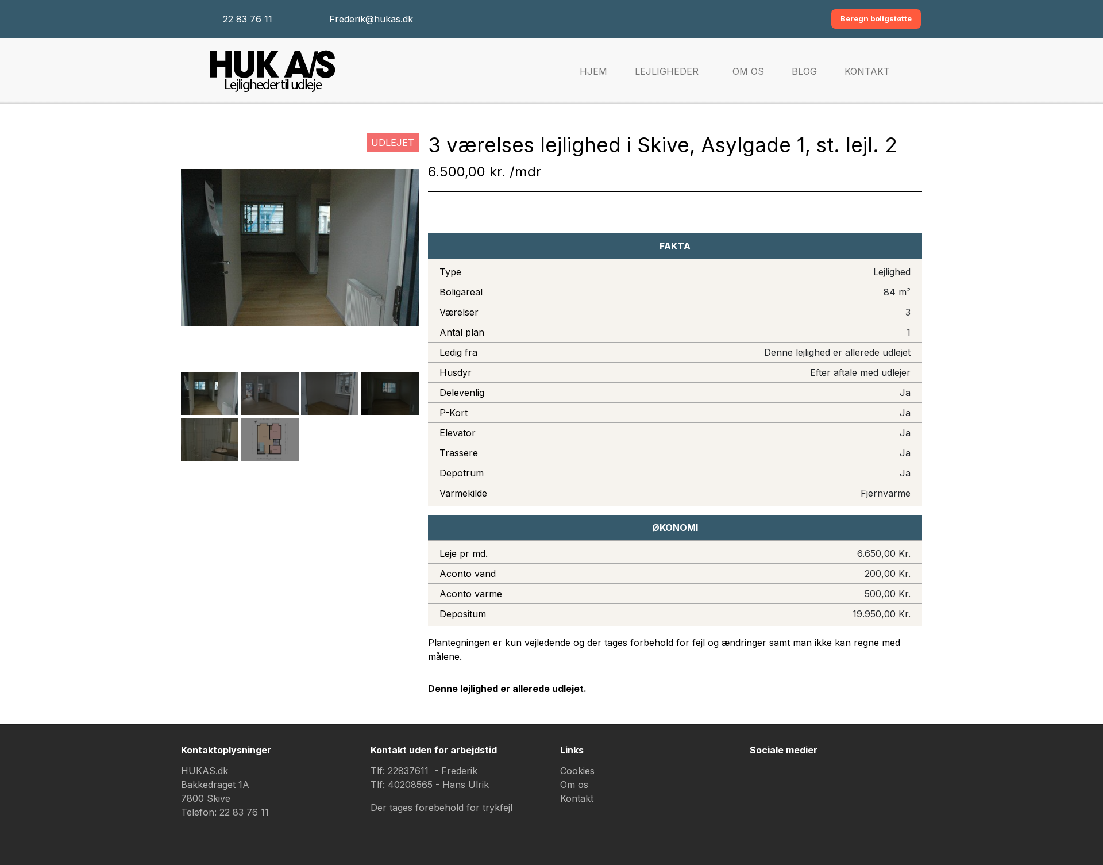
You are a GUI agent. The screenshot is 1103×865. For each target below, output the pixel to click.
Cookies (577, 770)
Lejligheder (667, 71)
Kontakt (867, 71)
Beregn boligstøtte (876, 18)
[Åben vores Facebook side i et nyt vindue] (764, 780)
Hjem (593, 71)
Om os (748, 71)
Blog (804, 71)
